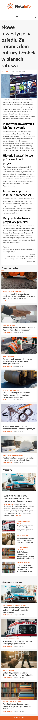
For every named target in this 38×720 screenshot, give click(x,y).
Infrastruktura (13, 291)
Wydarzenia (27, 562)
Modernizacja (14, 424)
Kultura (25, 547)
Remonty (21, 424)
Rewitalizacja (14, 455)
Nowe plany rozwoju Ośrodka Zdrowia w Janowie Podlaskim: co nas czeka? (19, 314)
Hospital (5, 291)
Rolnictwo (26, 521)
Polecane (19, 521)
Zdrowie (12, 325)
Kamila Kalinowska (7, 72)
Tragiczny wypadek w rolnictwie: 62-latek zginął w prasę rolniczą (8, 525)
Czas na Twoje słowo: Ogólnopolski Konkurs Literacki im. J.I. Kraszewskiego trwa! (8, 567)
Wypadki (19, 523)
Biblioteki (19, 547)
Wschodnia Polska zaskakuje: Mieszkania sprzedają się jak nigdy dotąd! (18, 249)
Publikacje (20, 549)
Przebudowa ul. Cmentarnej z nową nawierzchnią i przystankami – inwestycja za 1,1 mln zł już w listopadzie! (19, 280)
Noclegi (19, 535)
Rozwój (21, 455)
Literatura (20, 562)
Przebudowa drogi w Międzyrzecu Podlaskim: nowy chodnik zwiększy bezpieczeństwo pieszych (19, 379)
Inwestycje (4, 22)
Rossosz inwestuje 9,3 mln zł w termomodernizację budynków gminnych (19, 413)
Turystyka (25, 535)
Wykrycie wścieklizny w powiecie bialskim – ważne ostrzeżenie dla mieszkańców (19, 482)
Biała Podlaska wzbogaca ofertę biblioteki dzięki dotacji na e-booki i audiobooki (8, 553)
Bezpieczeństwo (8, 493)
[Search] (35, 17)
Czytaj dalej (18, 515)
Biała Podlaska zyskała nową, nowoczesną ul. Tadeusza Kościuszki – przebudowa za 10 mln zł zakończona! (20, 257)
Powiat (12, 356)
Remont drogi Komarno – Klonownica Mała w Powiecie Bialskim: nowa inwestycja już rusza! (19, 345)
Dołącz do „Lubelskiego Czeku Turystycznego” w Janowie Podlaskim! (8, 539)
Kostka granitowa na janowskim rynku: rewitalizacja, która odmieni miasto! (19, 444)
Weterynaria (17, 493)
